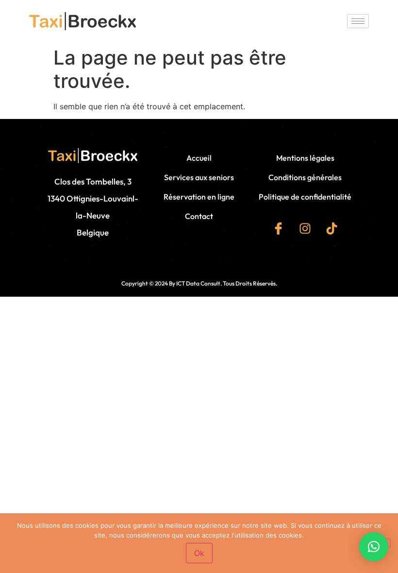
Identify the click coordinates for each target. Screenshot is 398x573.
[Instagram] (305, 228)
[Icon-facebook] (278, 228)
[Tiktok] (332, 228)
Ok (199, 553)
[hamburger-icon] (358, 21)
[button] (373, 546)
